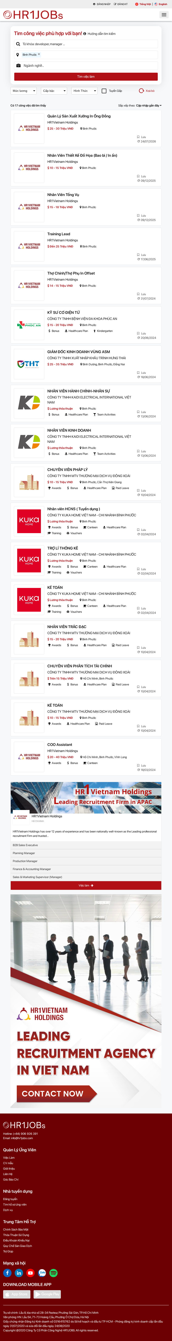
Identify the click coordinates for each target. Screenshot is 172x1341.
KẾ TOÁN (55, 587)
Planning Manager (24, 853)
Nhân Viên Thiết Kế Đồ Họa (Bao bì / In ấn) (82, 155)
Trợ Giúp (8, 1251)
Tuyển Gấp (115, 90)
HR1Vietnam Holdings (62, 122)
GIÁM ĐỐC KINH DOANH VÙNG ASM (78, 352)
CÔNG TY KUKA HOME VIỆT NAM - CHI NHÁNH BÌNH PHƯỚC (91, 515)
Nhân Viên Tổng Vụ (63, 194)
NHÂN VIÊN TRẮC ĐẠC (66, 626)
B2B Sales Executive (25, 845)
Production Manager (25, 861)
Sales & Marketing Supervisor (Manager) (37, 877)
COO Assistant (59, 744)
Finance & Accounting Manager (32, 869)
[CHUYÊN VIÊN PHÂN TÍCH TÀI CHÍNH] (29, 678)
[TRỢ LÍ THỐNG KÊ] (29, 560)
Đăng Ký (122, 4)
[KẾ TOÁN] (29, 600)
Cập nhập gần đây (148, 105)
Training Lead (58, 234)
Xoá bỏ (150, 90)
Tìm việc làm (86, 77)
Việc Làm (8, 1157)
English (163, 4)
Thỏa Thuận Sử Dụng (16, 1235)
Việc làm (84, 885)
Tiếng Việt (145, 4)
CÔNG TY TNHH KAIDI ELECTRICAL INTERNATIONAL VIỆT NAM (89, 399)
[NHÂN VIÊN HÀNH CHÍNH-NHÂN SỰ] (29, 403)
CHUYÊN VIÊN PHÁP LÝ (67, 469)
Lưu (143, 137)
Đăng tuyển (10, 1199)
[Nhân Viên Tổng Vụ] (29, 207)
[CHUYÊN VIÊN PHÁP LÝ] (29, 482)
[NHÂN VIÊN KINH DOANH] (29, 443)
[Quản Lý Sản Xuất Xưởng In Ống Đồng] (29, 128)
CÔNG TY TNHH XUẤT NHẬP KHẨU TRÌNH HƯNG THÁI (86, 358)
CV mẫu (8, 1163)
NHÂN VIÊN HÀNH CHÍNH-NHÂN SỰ (78, 391)
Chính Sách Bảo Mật (15, 1229)
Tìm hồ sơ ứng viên (14, 1204)
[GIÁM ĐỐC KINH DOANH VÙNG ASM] (29, 364)
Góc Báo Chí (10, 1179)
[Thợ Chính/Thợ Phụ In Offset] (29, 285)
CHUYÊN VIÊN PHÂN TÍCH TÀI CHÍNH (79, 666)
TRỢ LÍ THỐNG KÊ (62, 548)
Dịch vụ (8, 1210)
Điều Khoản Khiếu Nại (16, 1240)
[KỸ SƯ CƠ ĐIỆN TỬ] (29, 325)
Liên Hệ (7, 1174)
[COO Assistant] (29, 757)
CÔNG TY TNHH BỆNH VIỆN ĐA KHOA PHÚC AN (82, 319)
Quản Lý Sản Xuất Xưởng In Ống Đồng (79, 116)
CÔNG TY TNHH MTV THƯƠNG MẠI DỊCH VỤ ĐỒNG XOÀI (88, 476)
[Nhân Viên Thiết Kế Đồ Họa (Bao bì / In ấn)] (29, 168)
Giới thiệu (9, 1168)
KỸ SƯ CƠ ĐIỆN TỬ (63, 312)
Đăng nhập (103, 4)
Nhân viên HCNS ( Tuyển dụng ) (73, 509)
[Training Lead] (29, 246)
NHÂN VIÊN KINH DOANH (69, 430)
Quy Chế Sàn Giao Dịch (17, 1246)
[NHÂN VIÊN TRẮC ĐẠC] (29, 639)
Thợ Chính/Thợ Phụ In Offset (71, 273)
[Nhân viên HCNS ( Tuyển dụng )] (29, 521)
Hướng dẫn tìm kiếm (102, 34)
